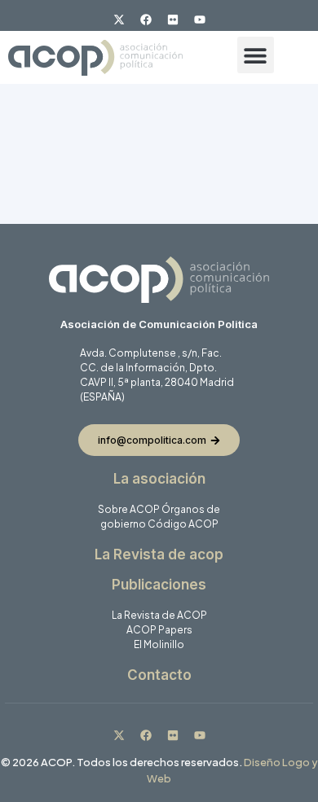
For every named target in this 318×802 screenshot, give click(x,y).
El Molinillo (159, 644)
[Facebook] (146, 19)
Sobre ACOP (129, 509)
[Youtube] (199, 19)
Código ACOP (183, 524)
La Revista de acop (159, 554)
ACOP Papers (159, 630)
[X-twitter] (119, 19)
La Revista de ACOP (159, 615)
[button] (255, 55)
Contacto (159, 675)
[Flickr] (172, 19)
